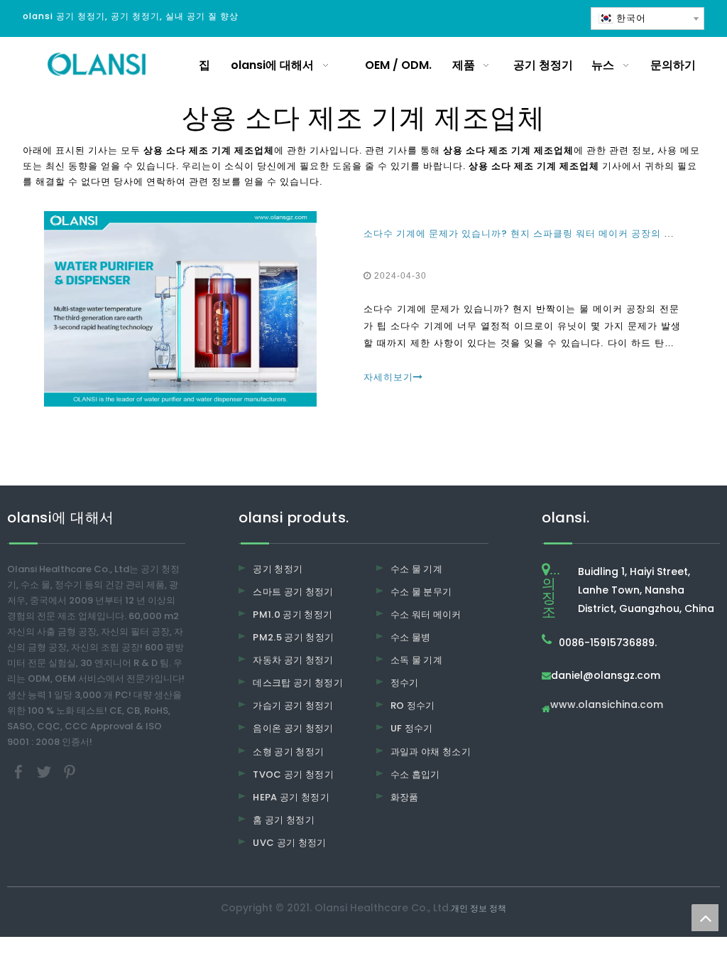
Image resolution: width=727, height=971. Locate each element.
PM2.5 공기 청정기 (293, 637)
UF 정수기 (411, 728)
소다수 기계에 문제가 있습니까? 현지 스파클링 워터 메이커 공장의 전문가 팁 (535, 233)
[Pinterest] (69, 771)
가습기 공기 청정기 (293, 705)
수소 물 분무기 (421, 592)
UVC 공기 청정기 (290, 842)
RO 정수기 (412, 705)
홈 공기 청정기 (284, 820)
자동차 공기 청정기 (293, 660)
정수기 (404, 683)
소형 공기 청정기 (288, 751)
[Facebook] (20, 771)
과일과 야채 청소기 (430, 751)
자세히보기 (388, 377)
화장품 (404, 797)
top (705, 917)
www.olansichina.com (606, 705)
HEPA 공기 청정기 (291, 797)
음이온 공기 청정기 (293, 728)
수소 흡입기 (415, 774)
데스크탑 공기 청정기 (298, 683)
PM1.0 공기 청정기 (292, 614)
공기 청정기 (277, 569)
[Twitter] (45, 771)
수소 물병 (410, 637)
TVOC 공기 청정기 (293, 774)
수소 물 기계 (416, 569)
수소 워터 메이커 (425, 614)
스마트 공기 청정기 (293, 592)
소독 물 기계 (416, 660)
